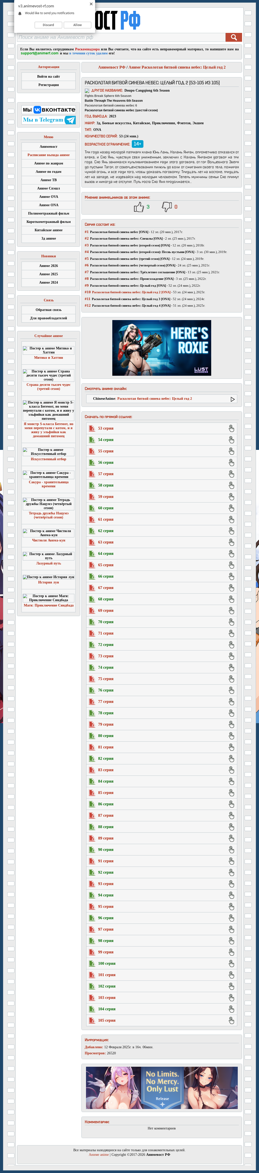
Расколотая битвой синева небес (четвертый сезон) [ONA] (132, 265)
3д (98, 123)
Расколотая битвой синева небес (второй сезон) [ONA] (130, 245)
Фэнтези (183, 123)
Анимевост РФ (111, 67)
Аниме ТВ (48, 180)
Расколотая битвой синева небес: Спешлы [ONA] (126, 238)
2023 (112, 116)
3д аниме (48, 238)
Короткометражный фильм (49, 222)
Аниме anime (99, 1155)
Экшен (198, 123)
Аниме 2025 (48, 274)
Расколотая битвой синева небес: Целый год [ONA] (128, 285)
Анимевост (48, 147)
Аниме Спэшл (48, 188)
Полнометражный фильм (48, 213)
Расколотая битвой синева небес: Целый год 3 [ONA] (131, 299)
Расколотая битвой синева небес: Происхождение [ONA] (132, 279)
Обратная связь (48, 310)
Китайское (141, 123)
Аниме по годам (48, 172)
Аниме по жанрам (48, 163)
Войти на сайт (48, 76)
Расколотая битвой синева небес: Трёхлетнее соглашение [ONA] (137, 272)
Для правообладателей (48, 318)
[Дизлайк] (167, 207)
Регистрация (48, 85)
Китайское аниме (48, 230)
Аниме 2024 (48, 282)
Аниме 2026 (48, 266)
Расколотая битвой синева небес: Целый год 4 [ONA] (131, 305)
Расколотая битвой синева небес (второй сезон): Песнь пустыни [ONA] (142, 252)
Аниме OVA (48, 197)
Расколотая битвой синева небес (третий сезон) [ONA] (129, 259)
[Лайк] (139, 207)
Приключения (163, 123)
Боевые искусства (116, 123)
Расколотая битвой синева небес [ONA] (119, 232)
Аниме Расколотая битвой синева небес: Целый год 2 (177, 67)
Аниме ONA (48, 205)
